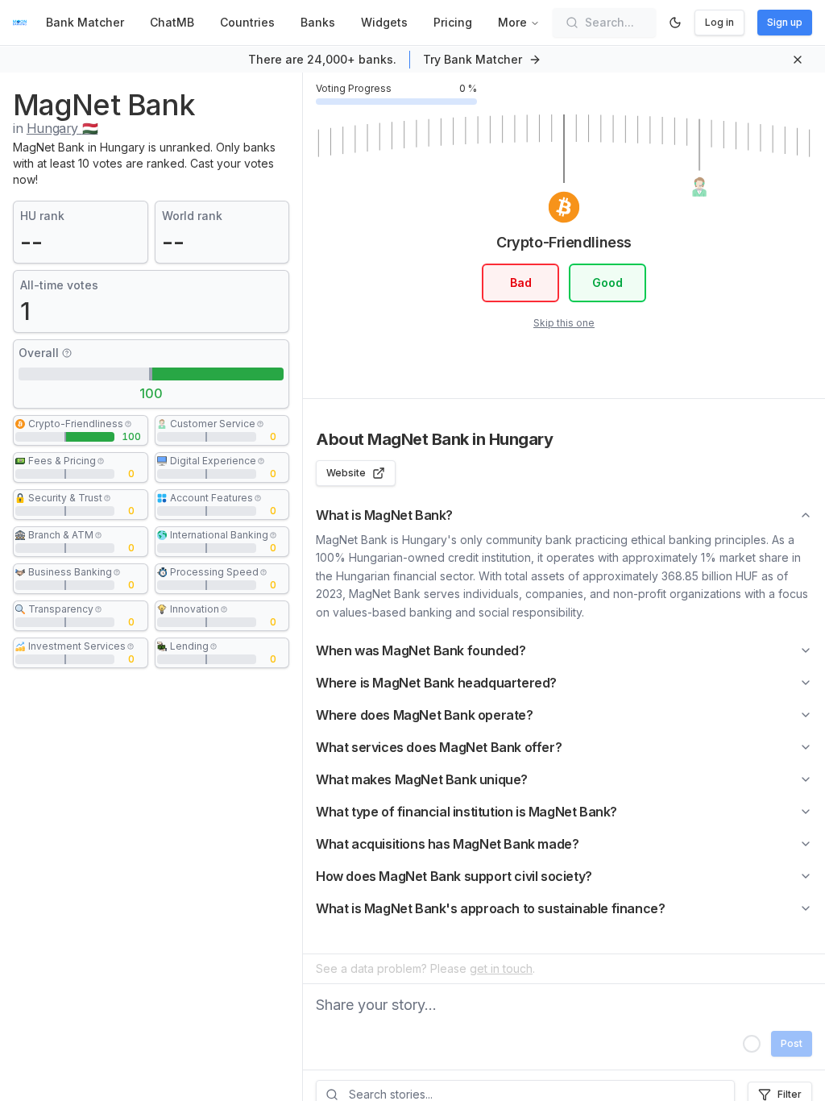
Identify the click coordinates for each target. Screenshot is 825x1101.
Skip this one (564, 323)
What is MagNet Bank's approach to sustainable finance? (490, 908)
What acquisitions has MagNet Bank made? (447, 844)
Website (346, 473)
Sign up (784, 22)
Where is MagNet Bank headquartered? (436, 683)
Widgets (384, 22)
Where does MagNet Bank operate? (424, 715)
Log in (719, 22)
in (55, 128)
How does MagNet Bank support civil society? (454, 876)
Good (607, 282)
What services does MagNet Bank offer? (439, 747)
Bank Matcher (85, 22)
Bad (521, 282)
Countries (247, 22)
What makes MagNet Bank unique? (422, 779)
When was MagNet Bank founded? (420, 650)
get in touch (501, 968)
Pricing (452, 22)
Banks (318, 22)
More (512, 22)
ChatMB (172, 22)
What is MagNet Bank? (384, 515)
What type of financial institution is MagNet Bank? (466, 812)
